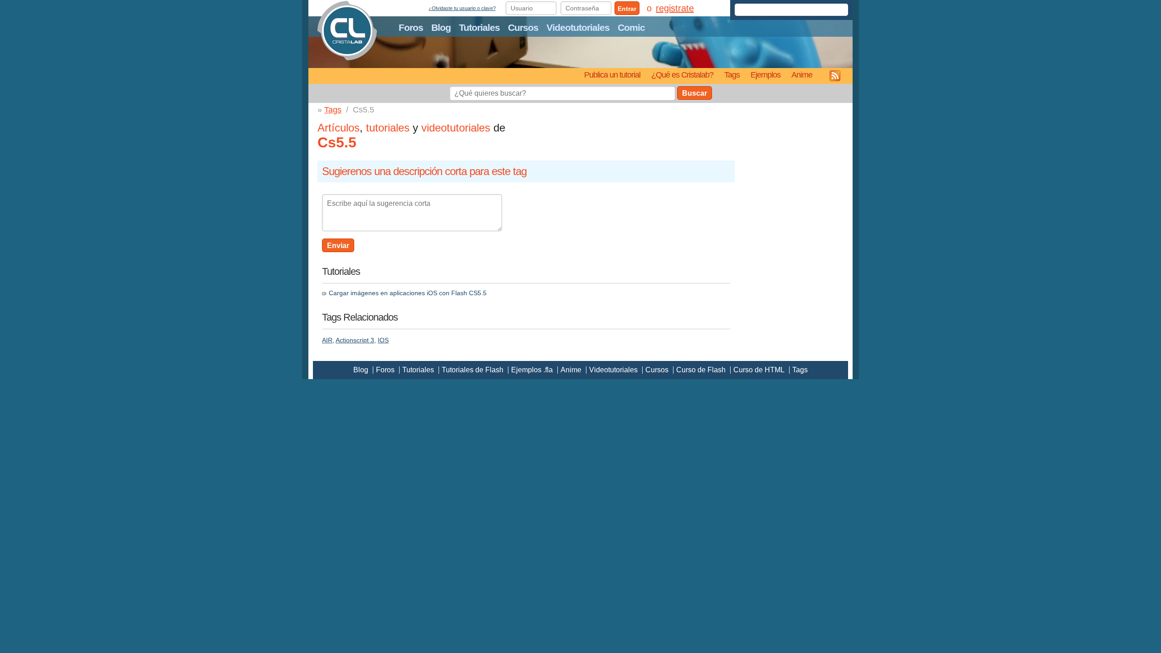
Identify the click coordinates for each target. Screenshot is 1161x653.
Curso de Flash (701, 370)
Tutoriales (479, 27)
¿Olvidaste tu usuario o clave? (462, 8)
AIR (327, 340)
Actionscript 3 (355, 340)
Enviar (338, 245)
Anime (801, 74)
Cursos (523, 27)
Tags (732, 74)
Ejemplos (766, 74)
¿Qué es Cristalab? (682, 74)
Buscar (694, 93)
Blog (441, 27)
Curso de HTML (759, 370)
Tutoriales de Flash (472, 370)
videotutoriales (455, 128)
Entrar (627, 8)
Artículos (338, 128)
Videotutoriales (578, 27)
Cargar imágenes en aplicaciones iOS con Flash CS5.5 (408, 293)
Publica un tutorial (612, 74)
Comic (631, 27)
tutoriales (388, 128)
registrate (675, 8)
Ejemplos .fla (532, 370)
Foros (411, 27)
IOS (383, 340)
